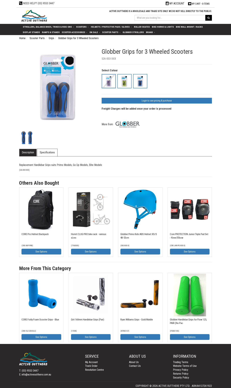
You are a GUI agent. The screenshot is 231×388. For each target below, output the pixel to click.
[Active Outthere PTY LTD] (34, 16)
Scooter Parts (110, 32)
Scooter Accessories (74, 32)
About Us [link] (134, 362)
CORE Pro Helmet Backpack (35, 234)
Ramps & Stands (51, 32)
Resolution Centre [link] (94, 369)
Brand (149, 32)
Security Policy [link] (181, 377)
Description (28, 152)
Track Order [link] (91, 365)
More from (108, 124)
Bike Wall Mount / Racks (189, 26)
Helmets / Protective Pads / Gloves (110, 26)
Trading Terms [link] (180, 362)
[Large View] (27, 138)
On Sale (93, 32)
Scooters (81, 26)
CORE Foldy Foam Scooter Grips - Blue (40, 319)
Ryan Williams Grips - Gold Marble (136, 319)
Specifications (47, 152)
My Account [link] (91, 362)
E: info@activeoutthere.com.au (35, 374)
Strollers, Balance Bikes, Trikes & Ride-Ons (47, 26)
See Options (41, 251)
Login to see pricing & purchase (157, 100)
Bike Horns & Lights (163, 26)
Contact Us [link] (135, 365)
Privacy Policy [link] (180, 369)
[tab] (28, 152)
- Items (201, 3)
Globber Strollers (133, 32)
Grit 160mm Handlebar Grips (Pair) (87, 319)
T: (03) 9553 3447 (28, 370)
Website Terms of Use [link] (185, 365)
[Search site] (208, 18)
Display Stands (31, 32)
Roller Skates (142, 26)
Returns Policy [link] (180, 373)
